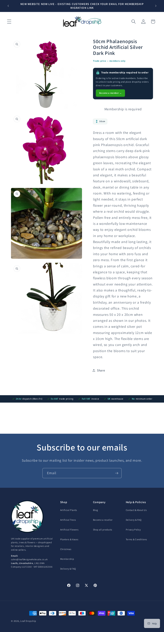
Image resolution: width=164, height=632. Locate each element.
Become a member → (110, 93)
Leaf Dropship (28, 620)
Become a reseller (103, 519)
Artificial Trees (68, 519)
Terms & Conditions (136, 539)
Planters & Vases (69, 539)
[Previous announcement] (8, 6)
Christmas (65, 549)
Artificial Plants (68, 510)
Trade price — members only (109, 60)
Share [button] (101, 370)
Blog (95, 510)
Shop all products (102, 529)
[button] (9, 21)
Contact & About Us (136, 510)
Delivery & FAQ (68, 568)
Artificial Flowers (69, 529)
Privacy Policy (133, 529)
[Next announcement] (155, 6)
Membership (67, 558)
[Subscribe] (116, 473)
